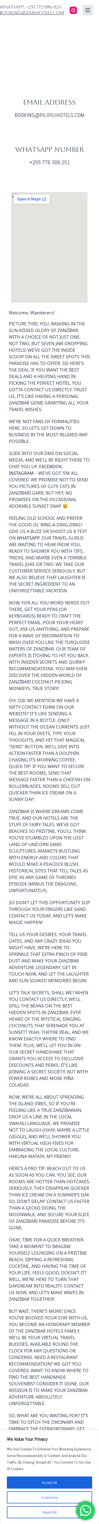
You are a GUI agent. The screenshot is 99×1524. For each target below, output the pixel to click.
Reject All (50, 1512)
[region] (49, 1477)
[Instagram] (73, 10)
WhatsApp (28, 538)
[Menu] (87, 10)
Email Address (49, 102)
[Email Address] (49, 84)
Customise (49, 1497)
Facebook (50, 467)
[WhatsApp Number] (49, 131)
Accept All (49, 1482)
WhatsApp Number (49, 149)
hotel (63, 383)
